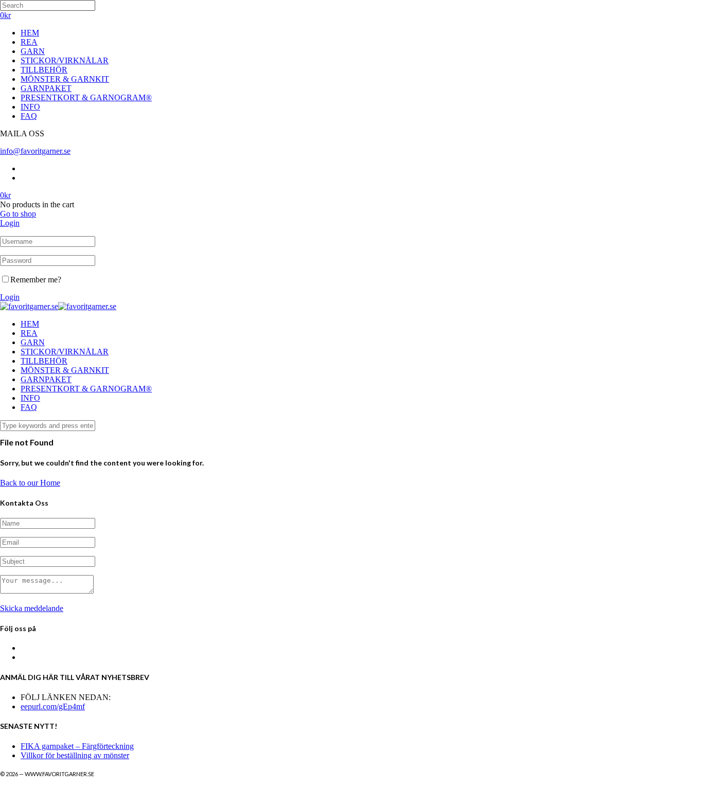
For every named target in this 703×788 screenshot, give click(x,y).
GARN (33, 51)
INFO (30, 106)
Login (10, 223)
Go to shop (18, 213)
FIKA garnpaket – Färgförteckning (77, 746)
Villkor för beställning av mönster (75, 755)
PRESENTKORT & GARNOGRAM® (86, 97)
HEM (30, 32)
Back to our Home (30, 482)
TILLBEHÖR (44, 69)
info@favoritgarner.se (35, 151)
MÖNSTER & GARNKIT (65, 79)
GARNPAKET (46, 88)
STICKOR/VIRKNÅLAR (65, 60)
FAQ (29, 116)
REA (29, 42)
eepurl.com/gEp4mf (53, 706)
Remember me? (35, 279)
